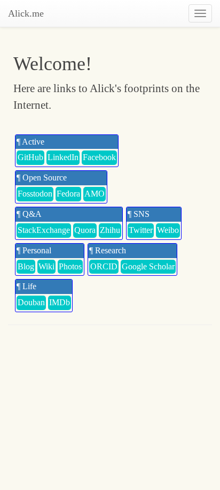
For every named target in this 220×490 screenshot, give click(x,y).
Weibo (168, 230)
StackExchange (44, 230)
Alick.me (26, 13)
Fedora (68, 193)
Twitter (141, 230)
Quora (85, 230)
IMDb (59, 302)
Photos (70, 266)
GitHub (30, 157)
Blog (26, 266)
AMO (94, 193)
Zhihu (110, 230)
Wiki (46, 266)
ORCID (103, 266)
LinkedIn (63, 157)
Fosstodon (35, 193)
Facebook (99, 157)
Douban (31, 302)
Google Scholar (148, 266)
